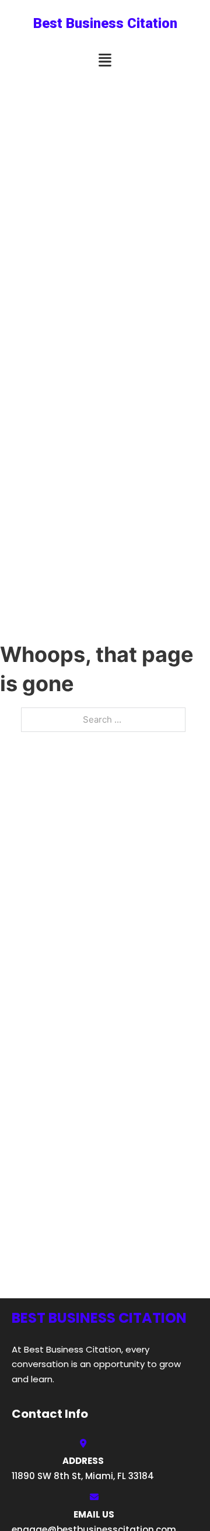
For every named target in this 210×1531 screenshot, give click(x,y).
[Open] (105, 60)
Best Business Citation (105, 23)
